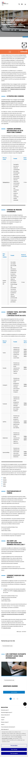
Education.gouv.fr (5, 710)
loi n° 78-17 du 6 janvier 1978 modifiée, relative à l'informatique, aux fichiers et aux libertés (13, 87)
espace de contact (7, 628)
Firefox (4, 477)
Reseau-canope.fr (5, 722)
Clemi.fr (2, 724)
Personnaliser (14, 745)
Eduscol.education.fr (5, 714)
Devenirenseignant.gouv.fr (6, 712)
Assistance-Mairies (10, 686)
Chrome (4, 479)
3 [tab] (17, 699)
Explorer (5, 482)
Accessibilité (22, 4)
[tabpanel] (14, 678)
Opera (4, 486)
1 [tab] (11, 699)
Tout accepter (14, 753)
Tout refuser (14, 749)
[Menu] (25, 4)
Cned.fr (2, 719)
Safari (4, 484)
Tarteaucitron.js (6, 182)
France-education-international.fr (8, 727)
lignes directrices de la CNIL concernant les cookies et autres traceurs (12, 101)
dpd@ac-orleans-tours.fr (19, 590)
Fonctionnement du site (7, 645)
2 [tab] (14, 699)
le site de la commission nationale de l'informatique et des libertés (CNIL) (13, 614)
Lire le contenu (14, 692)
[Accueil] (5, 3)
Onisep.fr (3, 717)
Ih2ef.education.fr (5, 729)
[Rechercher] (19, 4)
